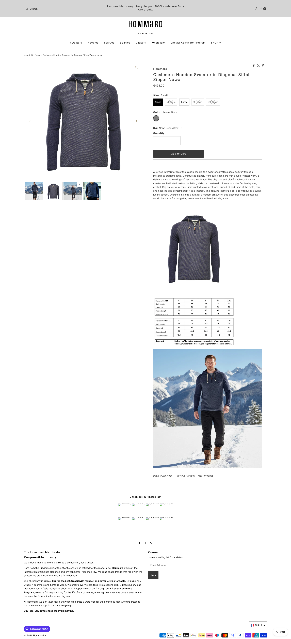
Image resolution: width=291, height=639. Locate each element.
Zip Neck (35, 55)
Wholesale (158, 42)
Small (158, 102)
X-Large (197, 102)
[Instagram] (145, 543)
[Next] (136, 121)
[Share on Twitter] (259, 65)
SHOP (215, 42)
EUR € (258, 625)
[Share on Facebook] (254, 65)
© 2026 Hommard (34, 635)
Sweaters (76, 42)
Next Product (205, 475)
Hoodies (93, 42)
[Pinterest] (151, 543)
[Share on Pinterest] (263, 65)
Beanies (125, 42)
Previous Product (185, 475)
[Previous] (30, 121)
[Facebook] (139, 543)
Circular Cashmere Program (188, 42)
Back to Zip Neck (162, 475)
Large (184, 102)
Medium (171, 102)
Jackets (141, 42)
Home (25, 55)
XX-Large (213, 102)
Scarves (109, 42)
